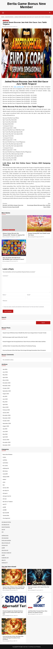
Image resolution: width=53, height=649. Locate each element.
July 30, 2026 (13, 590)
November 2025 (6, 385)
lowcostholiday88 (7, 236)
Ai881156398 (6, 26)
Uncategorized (5, 20)
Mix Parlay (5, 471)
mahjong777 (5, 562)
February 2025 (6, 409)
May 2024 (5, 434)
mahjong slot (6, 468)
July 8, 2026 (39, 614)
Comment (5, 275)
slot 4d (3, 529)
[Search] (50, 12)
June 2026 (5, 372)
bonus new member (6, 540)
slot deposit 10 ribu (6, 522)
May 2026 (5, 374)
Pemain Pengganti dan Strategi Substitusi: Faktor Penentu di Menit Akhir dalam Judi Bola (24, 341)
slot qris (5, 498)
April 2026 (5, 377)
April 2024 (5, 437)
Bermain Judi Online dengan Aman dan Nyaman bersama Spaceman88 (13, 205)
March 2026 (5, 380)
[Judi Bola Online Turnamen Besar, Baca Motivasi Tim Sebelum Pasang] (39, 601)
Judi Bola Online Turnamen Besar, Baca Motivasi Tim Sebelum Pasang (19, 346)
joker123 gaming (6, 527)
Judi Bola (5, 460)
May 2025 (5, 401)
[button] (3, 12)
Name (4, 294)
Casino (4, 457)
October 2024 (6, 420)
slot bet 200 (6, 487)
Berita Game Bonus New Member (26, 5)
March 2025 (5, 407)
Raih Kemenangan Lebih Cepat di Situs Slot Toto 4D (15, 337)
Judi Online (5, 462)
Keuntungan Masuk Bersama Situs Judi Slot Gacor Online (38, 205)
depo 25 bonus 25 (6, 542)
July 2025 (5, 396)
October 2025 (6, 388)
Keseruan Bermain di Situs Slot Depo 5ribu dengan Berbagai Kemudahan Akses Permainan (24, 350)
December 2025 (6, 382)
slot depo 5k (6, 490)
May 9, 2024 (13, 26)
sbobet (4, 479)
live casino (5, 465)
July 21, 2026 (13, 615)
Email (29, 294)
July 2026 (5, 369)
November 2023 (6, 445)
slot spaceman (5, 538)
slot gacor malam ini (6, 552)
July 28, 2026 (39, 590)
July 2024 (5, 428)
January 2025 (6, 412)
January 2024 (6, 439)
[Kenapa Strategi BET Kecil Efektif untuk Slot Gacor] (39, 223)
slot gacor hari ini (7, 496)
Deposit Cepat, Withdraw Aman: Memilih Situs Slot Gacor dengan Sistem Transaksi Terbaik (24, 332)
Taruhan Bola (6, 515)
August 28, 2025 (39, 236)
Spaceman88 (6, 512)
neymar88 (5, 473)
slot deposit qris (5, 524)
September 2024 (7, 423)
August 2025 (6, 393)
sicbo (4, 482)
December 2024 (6, 415)
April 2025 (5, 404)
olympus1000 (5, 229)
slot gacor (5, 493)
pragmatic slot (5, 557)
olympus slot (5, 545)
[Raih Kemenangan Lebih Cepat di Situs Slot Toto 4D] (39, 577)
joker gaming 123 (19, 86)
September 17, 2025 (14, 236)
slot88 (4, 507)
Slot (4, 485)
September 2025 (7, 391)
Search (4, 317)
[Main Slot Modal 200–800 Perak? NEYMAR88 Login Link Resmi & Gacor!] (14, 248)
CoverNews (31, 646)
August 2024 (6, 426)
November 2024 (6, 418)
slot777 (4, 504)
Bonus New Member (7, 454)
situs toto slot (5, 550)
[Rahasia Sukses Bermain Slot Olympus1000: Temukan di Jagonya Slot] (14, 223)
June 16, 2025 (13, 261)
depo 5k (4, 560)
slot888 (4, 510)
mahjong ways (5, 535)
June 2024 (5, 431)
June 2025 (5, 399)
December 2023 (6, 442)
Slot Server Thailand (7, 501)
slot (2, 531)
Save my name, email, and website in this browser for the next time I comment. (24, 306)
